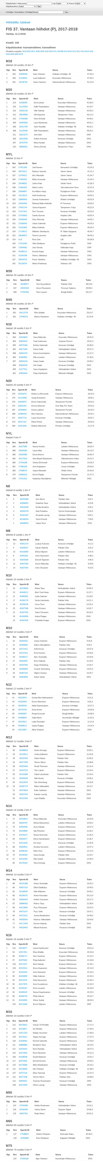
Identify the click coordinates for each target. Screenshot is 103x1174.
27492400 (24, 292)
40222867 (22, 730)
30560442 (23, 341)
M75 (21, 54)
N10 (65, 51)
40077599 (23, 762)
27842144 (22, 207)
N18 (46, 51)
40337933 (24, 612)
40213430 (23, 1004)
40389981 (24, 596)
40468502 (24, 523)
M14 (87, 51)
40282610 (23, 641)
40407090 (24, 564)
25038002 (22, 183)
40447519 (23, 770)
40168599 (23, 891)
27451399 (22, 167)
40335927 (24, 548)
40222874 (22, 697)
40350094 (23, 899)
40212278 (23, 312)
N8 (58, 51)
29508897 (22, 191)
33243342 (23, 1049)
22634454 (22, 203)
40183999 (22, 701)
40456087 (22, 713)
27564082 (22, 247)
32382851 (23, 357)
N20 (51, 51)
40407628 (24, 620)
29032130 (23, 110)
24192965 (22, 227)
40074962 (23, 1061)
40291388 (23, 883)
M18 (24, 51)
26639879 (22, 235)
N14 (83, 51)
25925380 (23, 454)
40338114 (22, 251)
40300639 (23, 778)
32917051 (23, 952)
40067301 (23, 1113)
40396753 (23, 996)
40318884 (23, 831)
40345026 (22, 705)
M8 (61, 51)
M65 (17, 54)
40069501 (23, 847)
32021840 (22, 426)
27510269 (22, 243)
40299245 (24, 604)
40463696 (23, 677)
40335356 (24, 560)
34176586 (23, 1065)
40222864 (23, 907)
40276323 (23, 863)
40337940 (23, 665)
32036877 (24, 284)
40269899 (23, 976)
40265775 (23, 786)
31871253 (23, 1033)
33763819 (23, 819)
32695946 (23, 74)
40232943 (23, 758)
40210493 (23, 798)
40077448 (23, 1077)
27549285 (23, 1105)
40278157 (23, 835)
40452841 (24, 556)
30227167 (22, 422)
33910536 (23, 139)
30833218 (23, 361)
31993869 (24, 1138)
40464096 (23, 827)
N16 (91, 51)
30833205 (23, 365)
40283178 (24, 600)
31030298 (22, 255)
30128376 (22, 263)
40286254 (23, 851)
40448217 (23, 657)
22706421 (22, 175)
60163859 (24, 552)
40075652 (23, 960)
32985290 (22, 414)
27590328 (24, 1158)
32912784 (23, 126)
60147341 (23, 653)
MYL (33, 51)
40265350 (23, 450)
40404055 (23, 122)
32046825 (22, 410)
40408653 (22, 717)
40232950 (23, 859)
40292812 (22, 722)
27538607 (24, 1134)
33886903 (23, 903)
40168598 (23, 1057)
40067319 (23, 887)
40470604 (23, 790)
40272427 (23, 964)
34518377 (23, 948)
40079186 (23, 345)
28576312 (22, 171)
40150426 (23, 972)
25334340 (23, 1109)
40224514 (23, 968)
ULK (20, 239)
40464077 (23, 839)
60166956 (24, 616)
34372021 (23, 915)
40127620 (23, 458)
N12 (74, 51)
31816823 (23, 337)
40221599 (23, 1085)
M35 (38, 51)
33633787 (23, 823)
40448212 (24, 592)
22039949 (22, 219)
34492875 (22, 402)
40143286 (23, 774)
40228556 (24, 588)
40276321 (23, 1037)
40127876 (23, 984)
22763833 (22, 215)
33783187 (23, 988)
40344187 (24, 515)
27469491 (22, 179)
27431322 (23, 478)
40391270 (24, 544)
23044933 (24, 288)
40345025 (23, 992)
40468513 (22, 726)
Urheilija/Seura (31, 12)
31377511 (23, 369)
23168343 (22, 223)
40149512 (23, 754)
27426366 (23, 118)
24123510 (22, 195)
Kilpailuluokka (12, 6)
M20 (29, 51)
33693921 (23, 1081)
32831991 (22, 406)
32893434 (23, 373)
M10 (70, 51)
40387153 (23, 673)
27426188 (23, 462)
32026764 (23, 82)
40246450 (23, 855)
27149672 (22, 231)
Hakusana (21, 3)
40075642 (23, 1025)
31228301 (23, 78)
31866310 (23, 474)
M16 (8, 54)
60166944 (24, 519)
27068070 (23, 470)
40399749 (24, 511)
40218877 (23, 1029)
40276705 (22, 709)
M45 (42, 51)
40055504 (23, 919)
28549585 (23, 114)
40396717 (23, 956)
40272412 (23, 649)
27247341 (22, 211)
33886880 (23, 1045)
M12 (78, 51)
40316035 (24, 507)
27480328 (23, 466)
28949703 (22, 259)
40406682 (23, 645)
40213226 (23, 843)
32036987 (23, 102)
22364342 (22, 187)
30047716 (22, 418)
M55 (12, 54)
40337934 (24, 568)
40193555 (23, 1000)
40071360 (23, 349)
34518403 (23, 927)
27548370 (23, 316)
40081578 (23, 353)
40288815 (23, 750)
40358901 (24, 503)
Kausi (71, 3)
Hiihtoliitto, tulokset (18, 22)
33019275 (23, 135)
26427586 (23, 446)
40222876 (23, 782)
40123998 (22, 398)
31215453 (23, 106)
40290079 (23, 895)
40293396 (24, 499)
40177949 (23, 923)
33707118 (23, 1073)
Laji (53, 3)
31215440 (23, 130)
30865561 (23, 147)
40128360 (23, 1069)
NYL (55, 51)
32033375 (22, 394)
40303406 (23, 766)
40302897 (23, 661)
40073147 (23, 911)
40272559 (23, 1053)
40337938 (24, 608)
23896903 (22, 199)
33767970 (23, 143)
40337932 (23, 794)
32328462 (23, 1041)
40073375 (23, 980)
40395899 (23, 669)
